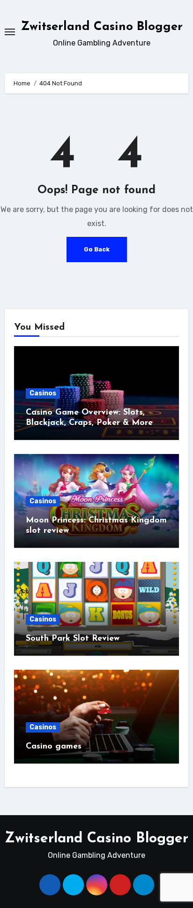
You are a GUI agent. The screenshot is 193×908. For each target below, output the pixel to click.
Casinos (43, 393)
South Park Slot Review (72, 639)
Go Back (97, 249)
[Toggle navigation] (10, 32)
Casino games (54, 746)
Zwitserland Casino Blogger (102, 27)
